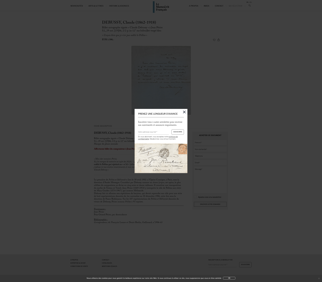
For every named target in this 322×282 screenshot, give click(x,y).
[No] (319, 278)
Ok (229, 278)
